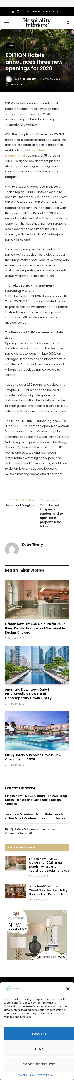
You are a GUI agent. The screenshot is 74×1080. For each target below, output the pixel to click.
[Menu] (6, 22)
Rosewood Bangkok (19, 505)
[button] (68, 989)
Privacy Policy (45, 1075)
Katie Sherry (27, 79)
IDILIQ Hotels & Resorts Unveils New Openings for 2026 (33, 757)
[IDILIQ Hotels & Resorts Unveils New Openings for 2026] (37, 730)
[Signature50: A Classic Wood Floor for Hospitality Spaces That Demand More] (15, 891)
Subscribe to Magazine (43, 11)
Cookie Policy (27, 1075)
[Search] (68, 22)
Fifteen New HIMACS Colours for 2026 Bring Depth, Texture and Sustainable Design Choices (35, 628)
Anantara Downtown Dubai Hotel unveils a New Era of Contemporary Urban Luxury (28, 694)
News (10, 45)
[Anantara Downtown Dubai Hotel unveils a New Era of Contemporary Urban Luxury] (37, 665)
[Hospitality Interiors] (37, 22)
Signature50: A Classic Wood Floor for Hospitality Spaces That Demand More (48, 890)
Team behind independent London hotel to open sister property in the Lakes (51, 515)
